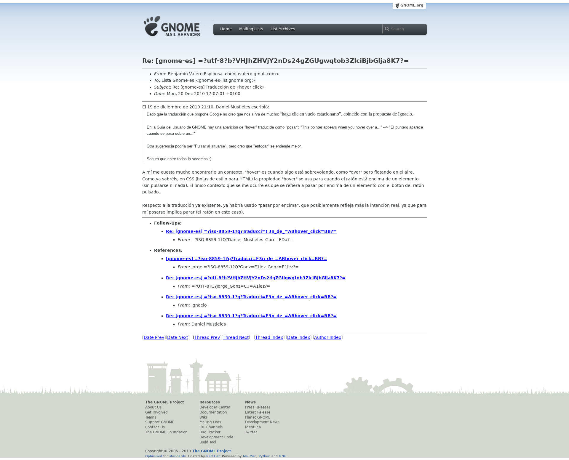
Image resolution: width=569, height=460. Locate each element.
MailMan (249, 456)
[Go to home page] (180, 38)
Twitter (251, 432)
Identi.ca (253, 427)
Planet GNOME (258, 417)
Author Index (327, 337)
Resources (209, 402)
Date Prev (154, 337)
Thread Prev (207, 337)
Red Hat (213, 456)
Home (226, 29)
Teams (150, 417)
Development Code (216, 437)
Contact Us (155, 427)
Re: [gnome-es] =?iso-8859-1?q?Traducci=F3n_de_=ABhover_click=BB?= (251, 231)
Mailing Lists (251, 29)
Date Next (177, 337)
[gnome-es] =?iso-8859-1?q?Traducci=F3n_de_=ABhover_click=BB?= (246, 258)
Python (264, 456)
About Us (153, 407)
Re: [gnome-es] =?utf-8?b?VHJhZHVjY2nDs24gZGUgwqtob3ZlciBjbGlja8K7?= (256, 277)
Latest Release (257, 412)
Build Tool (207, 442)
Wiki (203, 417)
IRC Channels (211, 427)
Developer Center (214, 407)
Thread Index (269, 337)
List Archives (283, 29)
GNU (282, 456)
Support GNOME (159, 422)
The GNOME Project (164, 402)
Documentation (213, 412)
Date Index (298, 337)
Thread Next (236, 337)
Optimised (153, 456)
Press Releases (257, 407)
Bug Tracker (209, 432)
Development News (262, 422)
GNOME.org (411, 5)
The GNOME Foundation (166, 432)
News (250, 402)
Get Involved (156, 412)
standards (177, 456)
